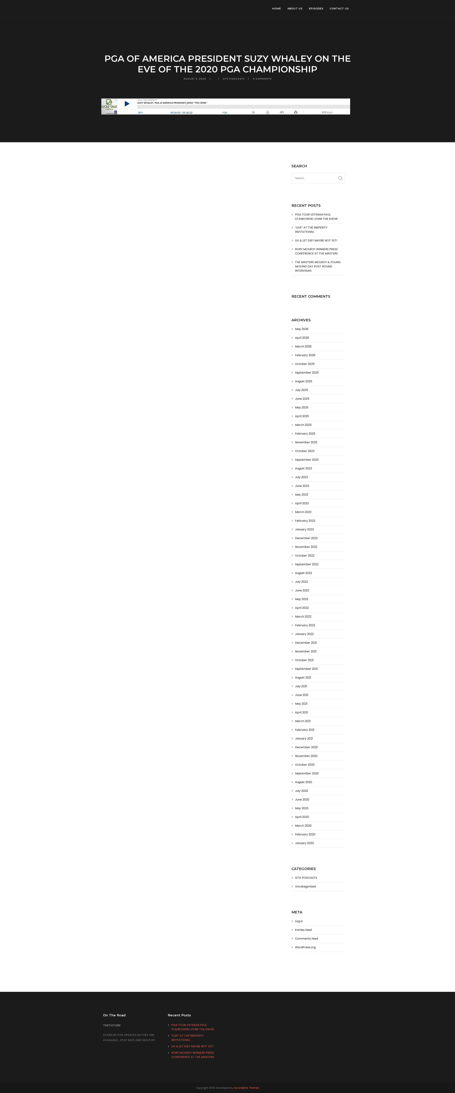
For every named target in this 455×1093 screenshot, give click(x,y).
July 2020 (301, 791)
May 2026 (301, 329)
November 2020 (306, 756)
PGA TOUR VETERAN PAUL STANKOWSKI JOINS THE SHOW (316, 216)
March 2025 (303, 425)
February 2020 (305, 834)
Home (276, 8)
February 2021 (304, 730)
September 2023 (306, 460)
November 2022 (306, 547)
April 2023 (302, 503)
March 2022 (303, 617)
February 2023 (305, 521)
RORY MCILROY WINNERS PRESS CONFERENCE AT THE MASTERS (316, 251)
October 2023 (304, 451)
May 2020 (301, 808)
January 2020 (304, 843)
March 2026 (303, 346)
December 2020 (306, 747)
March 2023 (303, 512)
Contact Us (339, 8)
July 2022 (301, 582)
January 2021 (304, 738)
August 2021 (303, 678)
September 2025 (307, 373)
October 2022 (304, 556)
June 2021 (301, 695)
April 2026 (302, 338)
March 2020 (303, 826)
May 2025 (301, 407)
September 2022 (306, 564)
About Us (295, 8)
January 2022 (304, 634)
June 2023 (302, 486)
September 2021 (306, 669)
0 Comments (262, 78)
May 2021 (301, 704)
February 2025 (305, 434)
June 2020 (302, 799)
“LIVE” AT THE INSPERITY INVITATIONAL (311, 229)
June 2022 (302, 590)
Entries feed (303, 930)
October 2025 (305, 364)
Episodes (316, 8)
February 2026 (305, 355)
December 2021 (306, 643)
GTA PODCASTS (234, 78)
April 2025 (302, 416)
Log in (299, 921)
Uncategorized (305, 886)
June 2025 (302, 399)
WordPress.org (305, 947)
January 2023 (304, 529)
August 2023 (303, 468)
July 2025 (301, 390)
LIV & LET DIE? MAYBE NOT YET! (316, 240)
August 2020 (303, 782)
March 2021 (303, 721)
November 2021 (306, 651)
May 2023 (301, 495)
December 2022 (306, 538)
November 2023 (306, 442)
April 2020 (302, 817)
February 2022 (305, 625)
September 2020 (307, 773)
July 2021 (301, 686)
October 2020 (305, 765)
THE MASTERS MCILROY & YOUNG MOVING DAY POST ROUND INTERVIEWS (318, 266)
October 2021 (304, 660)
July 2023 (301, 477)
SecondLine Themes (246, 1088)
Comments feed (306, 939)
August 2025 (303, 381)
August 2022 (303, 573)
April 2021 (301, 712)
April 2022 (302, 608)
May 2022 (301, 599)
